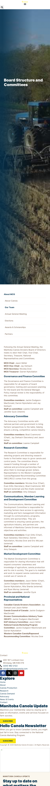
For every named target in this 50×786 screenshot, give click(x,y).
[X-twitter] (9, 673)
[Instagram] (15, 673)
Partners (9, 334)
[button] (2, 7)
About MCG (9, 294)
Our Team (9, 307)
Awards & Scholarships (15, 327)
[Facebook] (3, 673)
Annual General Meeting (16, 314)
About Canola (11, 301)
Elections (9, 320)
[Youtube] (21, 673)
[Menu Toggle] (25, 4)
